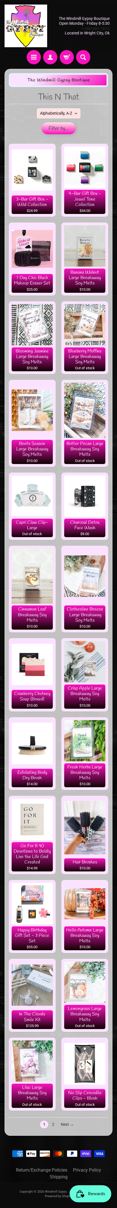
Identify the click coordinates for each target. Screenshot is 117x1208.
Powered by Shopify (58, 1196)
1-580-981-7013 (95, 29)
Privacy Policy (87, 1170)
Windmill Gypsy (56, 1191)
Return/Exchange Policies (41, 1170)
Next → (67, 1124)
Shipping (59, 1177)
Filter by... (58, 128)
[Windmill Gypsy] (26, 26)
